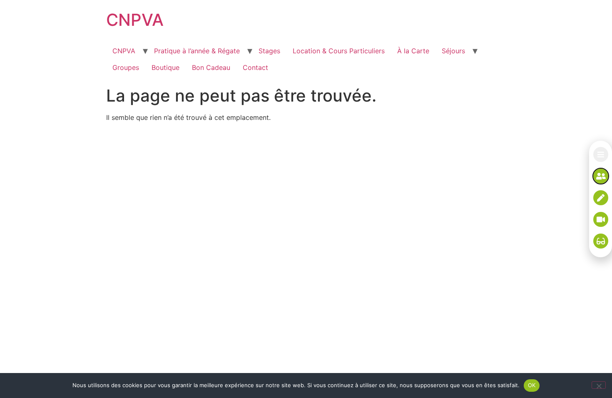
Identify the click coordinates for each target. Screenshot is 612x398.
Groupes (125, 67)
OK (532, 385)
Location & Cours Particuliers (339, 51)
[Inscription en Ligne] (600, 197)
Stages (269, 51)
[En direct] (600, 219)
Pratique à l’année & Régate (197, 51)
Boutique (165, 67)
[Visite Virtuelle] (600, 241)
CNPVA (135, 20)
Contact (255, 67)
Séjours (453, 51)
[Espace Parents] (600, 176)
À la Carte (413, 51)
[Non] (599, 385)
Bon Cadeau (211, 67)
